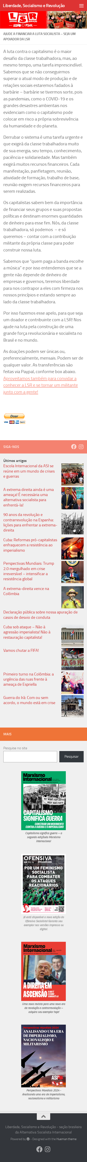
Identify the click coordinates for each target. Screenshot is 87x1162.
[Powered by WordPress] (28, 1139)
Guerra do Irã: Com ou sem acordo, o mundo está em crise (29, 700)
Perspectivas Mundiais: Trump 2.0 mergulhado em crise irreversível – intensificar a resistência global (28, 571)
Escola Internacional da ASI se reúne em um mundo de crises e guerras (29, 471)
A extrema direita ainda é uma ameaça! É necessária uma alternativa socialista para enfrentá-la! (28, 497)
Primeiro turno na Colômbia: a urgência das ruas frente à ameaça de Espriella (28, 679)
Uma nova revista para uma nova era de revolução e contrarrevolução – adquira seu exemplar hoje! (43, 1008)
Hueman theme (66, 1139)
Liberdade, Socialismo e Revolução (34, 5)
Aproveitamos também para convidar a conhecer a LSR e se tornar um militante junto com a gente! (40, 385)
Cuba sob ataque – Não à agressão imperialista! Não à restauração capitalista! (26, 632)
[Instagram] (81, 446)
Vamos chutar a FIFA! (21, 650)
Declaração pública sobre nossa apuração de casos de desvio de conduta (40, 615)
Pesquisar (71, 756)
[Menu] (81, 5)
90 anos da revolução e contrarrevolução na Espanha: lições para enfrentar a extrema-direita (30, 522)
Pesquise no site (15, 748)
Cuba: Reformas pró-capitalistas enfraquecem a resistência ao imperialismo (30, 545)
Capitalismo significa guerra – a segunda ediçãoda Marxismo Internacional (43, 837)
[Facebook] (74, 446)
